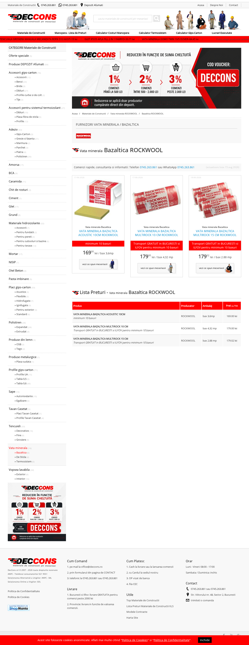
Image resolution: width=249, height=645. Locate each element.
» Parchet (21, 147)
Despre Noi (216, 5)
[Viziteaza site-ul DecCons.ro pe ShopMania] (19, 610)
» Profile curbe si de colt (30, 95)
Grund (14, 215)
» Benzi (21, 81)
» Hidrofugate (24, 300)
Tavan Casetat (19, 409)
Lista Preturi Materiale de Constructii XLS (150, 606)
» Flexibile (22, 296)
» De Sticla (22, 457)
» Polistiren (23, 156)
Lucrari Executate (222, 33)
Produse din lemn (22, 340)
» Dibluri (21, 90)
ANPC (10, 574)
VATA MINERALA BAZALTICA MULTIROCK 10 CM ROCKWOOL (156, 233)
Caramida (17, 181)
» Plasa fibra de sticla (28, 117)
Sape (14, 391)
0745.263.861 (48, 5)
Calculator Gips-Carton (189, 33)
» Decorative (24, 430)
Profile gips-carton (23, 370)
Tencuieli (17, 426)
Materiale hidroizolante (26, 223)
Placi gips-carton (22, 287)
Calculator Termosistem (152, 33)
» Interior (22, 478)
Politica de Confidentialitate (24, 591)
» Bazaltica (22, 452)
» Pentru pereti (25, 236)
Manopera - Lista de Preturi (70, 33)
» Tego (20, 348)
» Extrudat (22, 331)
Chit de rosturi (20, 190)
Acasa (200, 5)
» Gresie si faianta (27, 138)
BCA (13, 173)
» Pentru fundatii (26, 232)
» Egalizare (22, 400)
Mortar (15, 254)
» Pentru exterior (26, 309)
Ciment (15, 198)
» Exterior (21, 474)
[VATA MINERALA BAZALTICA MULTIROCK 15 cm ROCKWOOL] (215, 223)
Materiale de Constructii (31, 33)
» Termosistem (24, 461)
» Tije (19, 99)
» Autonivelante (26, 396)
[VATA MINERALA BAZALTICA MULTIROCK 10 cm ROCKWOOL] (156, 223)
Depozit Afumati (93, 5)
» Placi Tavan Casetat (28, 413)
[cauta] (156, 18)
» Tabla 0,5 (22, 379)
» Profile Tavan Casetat (29, 418)
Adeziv (15, 129)
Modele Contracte (136, 612)
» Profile (21, 121)
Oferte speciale (20, 56)
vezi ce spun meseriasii (94, 264)
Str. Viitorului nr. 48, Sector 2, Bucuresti (213, 594)
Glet (13, 206)
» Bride (20, 86)
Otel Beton (17, 270)
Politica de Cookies (18, 597)
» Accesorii (23, 77)
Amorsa (16, 164)
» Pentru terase (25, 245)
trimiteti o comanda (202, 600)
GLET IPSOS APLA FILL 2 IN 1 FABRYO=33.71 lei (85, 39)
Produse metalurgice (24, 357)
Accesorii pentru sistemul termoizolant (37, 108)
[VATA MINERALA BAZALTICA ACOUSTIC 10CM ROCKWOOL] (98, 223)
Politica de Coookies (135, 640)
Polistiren (17, 322)
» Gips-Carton (24, 134)
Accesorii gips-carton (25, 72)
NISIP (14, 262)
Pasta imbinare (20, 279)
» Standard (22, 314)
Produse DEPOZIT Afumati (28, 64)
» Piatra (20, 152)
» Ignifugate (23, 305)
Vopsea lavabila (21, 470)
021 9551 (43, 574)
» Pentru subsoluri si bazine (32, 241)
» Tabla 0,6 (23, 383)
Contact (233, 5)
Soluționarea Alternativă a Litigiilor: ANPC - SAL (30, 577)
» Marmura (22, 143)
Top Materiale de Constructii (142, 600)
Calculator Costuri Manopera (112, 33)
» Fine (19, 435)
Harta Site (132, 617)
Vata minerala (20, 448)
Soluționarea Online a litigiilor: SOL (24, 581)
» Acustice (22, 292)
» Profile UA (23, 374)
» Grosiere (22, 439)
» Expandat (23, 327)
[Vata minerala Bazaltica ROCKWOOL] (83, 137)
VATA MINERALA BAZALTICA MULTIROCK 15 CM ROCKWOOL (215, 233)
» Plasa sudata (24, 361)
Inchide (205, 640)
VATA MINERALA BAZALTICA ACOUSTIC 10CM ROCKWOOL (98, 233)
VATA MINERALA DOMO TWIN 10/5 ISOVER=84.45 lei (146, 39)
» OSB (19, 344)
